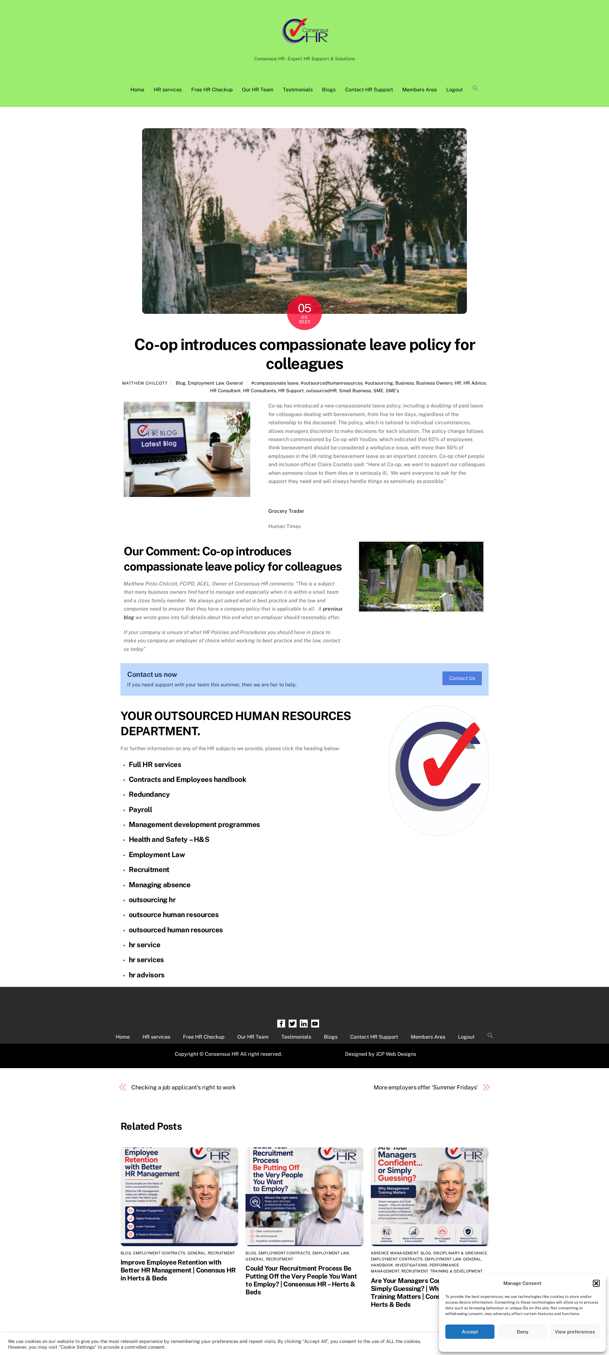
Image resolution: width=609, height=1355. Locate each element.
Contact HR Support (369, 90)
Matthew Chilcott (144, 383)
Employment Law (206, 383)
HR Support (291, 390)
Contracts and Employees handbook (187, 779)
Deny (522, 1331)
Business (404, 383)
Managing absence (160, 885)
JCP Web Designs (396, 1054)
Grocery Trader (286, 511)
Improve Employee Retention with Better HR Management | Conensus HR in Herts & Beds (178, 1270)
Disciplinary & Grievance (460, 1253)
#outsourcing (379, 383)
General (234, 383)
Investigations (411, 1265)
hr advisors (147, 975)
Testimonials (298, 90)
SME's (392, 390)
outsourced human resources (176, 930)
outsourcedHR (321, 390)
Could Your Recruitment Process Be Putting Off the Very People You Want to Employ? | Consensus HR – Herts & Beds (301, 1280)
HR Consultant (225, 390)
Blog (181, 383)
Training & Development (456, 1271)
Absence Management (394, 1253)
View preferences (575, 1331)
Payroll (140, 809)
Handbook (382, 1265)
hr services (146, 959)
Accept (470, 1331)
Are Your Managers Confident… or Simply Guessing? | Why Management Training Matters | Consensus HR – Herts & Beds (427, 1292)
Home (137, 90)
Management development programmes (194, 824)
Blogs (329, 90)
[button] (596, 1283)
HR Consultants (259, 390)
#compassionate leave (274, 383)
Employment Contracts (159, 1253)
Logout (454, 90)
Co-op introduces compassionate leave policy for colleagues (304, 354)
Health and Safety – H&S (169, 839)
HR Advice (474, 383)
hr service (144, 945)
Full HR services (155, 764)
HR (458, 383)
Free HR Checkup (212, 90)
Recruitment (149, 869)
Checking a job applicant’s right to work (183, 1087)
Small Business (355, 390)
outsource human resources (174, 914)
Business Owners (434, 383)
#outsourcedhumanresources (332, 383)
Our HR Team (257, 90)
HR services (168, 90)
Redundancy (149, 794)
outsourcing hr (152, 900)
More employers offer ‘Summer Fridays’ (426, 1087)
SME (378, 390)
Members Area (419, 90)
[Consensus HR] (304, 47)
